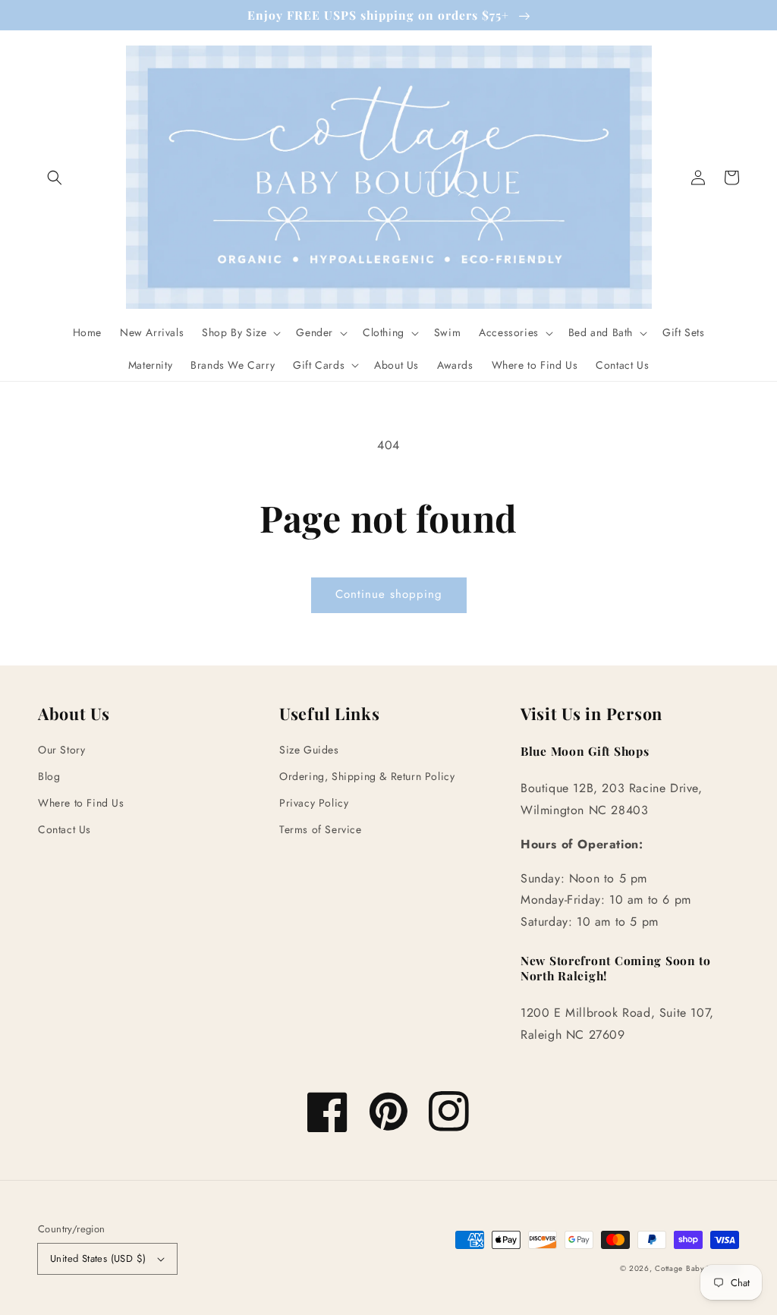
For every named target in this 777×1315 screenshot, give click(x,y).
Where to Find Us (81, 802)
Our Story (61, 749)
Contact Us (64, 829)
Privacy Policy (313, 802)
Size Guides (309, 749)
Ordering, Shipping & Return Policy (367, 776)
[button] (54, 177)
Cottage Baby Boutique (697, 1268)
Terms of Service (320, 829)
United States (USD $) (98, 1258)
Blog (49, 776)
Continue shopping (388, 594)
